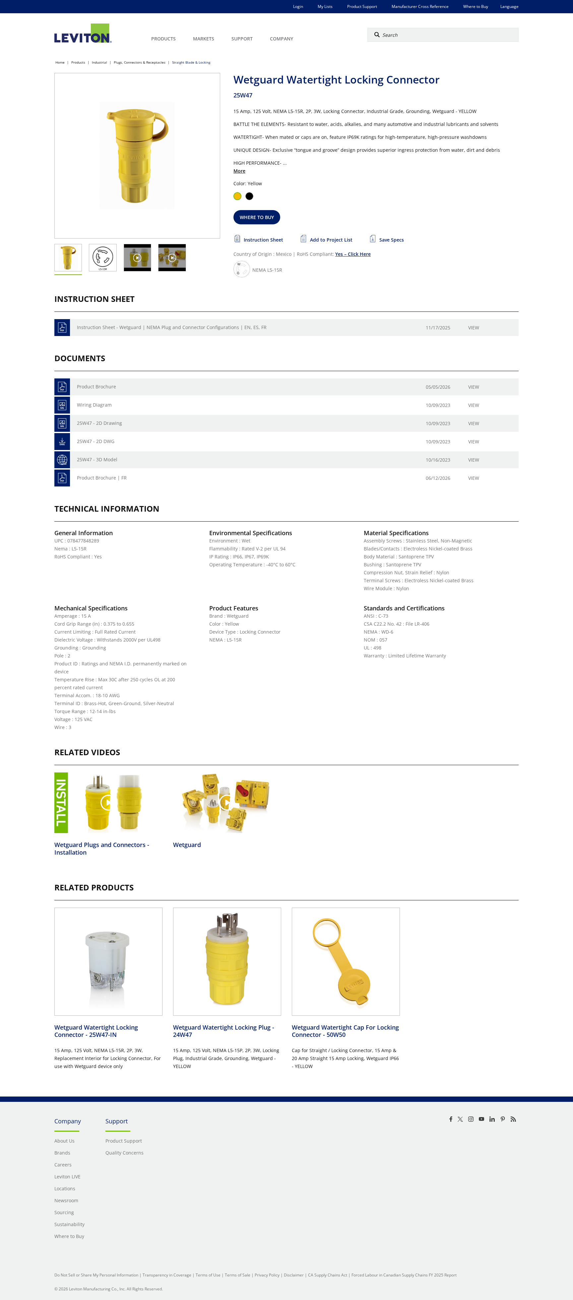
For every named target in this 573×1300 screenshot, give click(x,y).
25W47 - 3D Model (97, 459)
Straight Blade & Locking (191, 62)
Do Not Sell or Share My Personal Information (96, 1275)
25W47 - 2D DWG (95, 441)
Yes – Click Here (353, 254)
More (239, 171)
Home (60, 62)
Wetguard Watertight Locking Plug (223, 1031)
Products (78, 62)
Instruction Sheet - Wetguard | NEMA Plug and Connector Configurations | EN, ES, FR (172, 327)
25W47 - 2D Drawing (99, 423)
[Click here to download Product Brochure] (62, 386)
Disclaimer (294, 1275)
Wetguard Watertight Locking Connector (96, 1031)
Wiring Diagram (94, 405)
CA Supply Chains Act (327, 1275)
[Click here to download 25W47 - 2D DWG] (62, 441)
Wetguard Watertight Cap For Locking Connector (345, 1031)
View (473, 327)
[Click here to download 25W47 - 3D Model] (62, 459)
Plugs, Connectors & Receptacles (139, 62)
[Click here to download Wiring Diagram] (62, 405)
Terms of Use (208, 1275)
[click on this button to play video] (137, 258)
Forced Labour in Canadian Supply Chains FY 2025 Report (404, 1275)
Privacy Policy (267, 1275)
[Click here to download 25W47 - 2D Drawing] (62, 423)
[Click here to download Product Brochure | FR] (62, 478)
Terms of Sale (237, 1275)
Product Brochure (96, 386)
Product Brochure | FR (102, 478)
